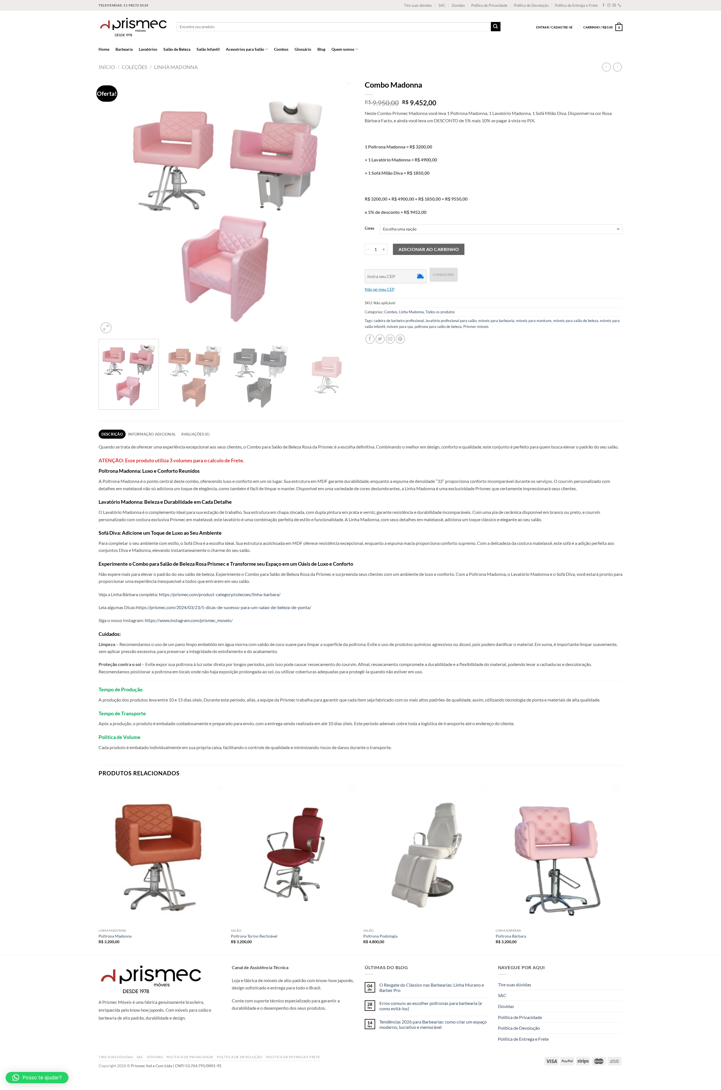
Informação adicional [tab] (152, 434)
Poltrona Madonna (115, 936)
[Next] (344, 206)
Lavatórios (148, 49)
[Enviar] (495, 27)
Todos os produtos (440, 312)
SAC (442, 5)
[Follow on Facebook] (603, 5)
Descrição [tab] (112, 434)
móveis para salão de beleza (575, 320)
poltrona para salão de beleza (438, 326)
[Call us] (619, 5)
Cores (369, 228)
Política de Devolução (531, 5)
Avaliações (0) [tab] (195, 434)
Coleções (134, 67)
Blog (321, 49)
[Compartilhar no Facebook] (370, 339)
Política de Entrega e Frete (576, 5)
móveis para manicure (533, 320)
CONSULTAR (443, 274)
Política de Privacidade (489, 5)
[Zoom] (106, 327)
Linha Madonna (176, 67)
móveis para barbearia (496, 320)
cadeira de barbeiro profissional (399, 320)
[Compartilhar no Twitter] (380, 339)
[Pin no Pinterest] (400, 339)
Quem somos (342, 49)
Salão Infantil (208, 49)
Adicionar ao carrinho (429, 249)
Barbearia (124, 49)
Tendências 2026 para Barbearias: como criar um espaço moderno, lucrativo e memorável (433, 1024)
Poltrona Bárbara (511, 936)
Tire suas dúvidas (418, 5)
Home (104, 49)
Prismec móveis (476, 326)
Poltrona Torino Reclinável (254, 936)
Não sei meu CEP (380, 289)
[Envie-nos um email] (614, 5)
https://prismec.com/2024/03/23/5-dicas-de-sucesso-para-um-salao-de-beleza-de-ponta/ (223, 607)
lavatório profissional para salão (451, 320)
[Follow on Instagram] (609, 5)
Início (107, 67)
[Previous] (111, 206)
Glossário (303, 49)
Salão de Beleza (176, 49)
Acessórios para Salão (245, 49)
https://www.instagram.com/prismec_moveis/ (189, 620)
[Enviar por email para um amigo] (390, 339)
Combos (281, 49)
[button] (37, 1077)
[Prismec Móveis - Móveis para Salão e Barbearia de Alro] (133, 27)
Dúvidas (458, 5)
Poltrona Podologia (380, 936)
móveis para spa (400, 326)
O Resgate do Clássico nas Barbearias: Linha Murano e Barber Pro (431, 987)
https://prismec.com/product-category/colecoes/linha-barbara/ (220, 594)
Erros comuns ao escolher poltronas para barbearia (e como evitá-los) (430, 1005)
